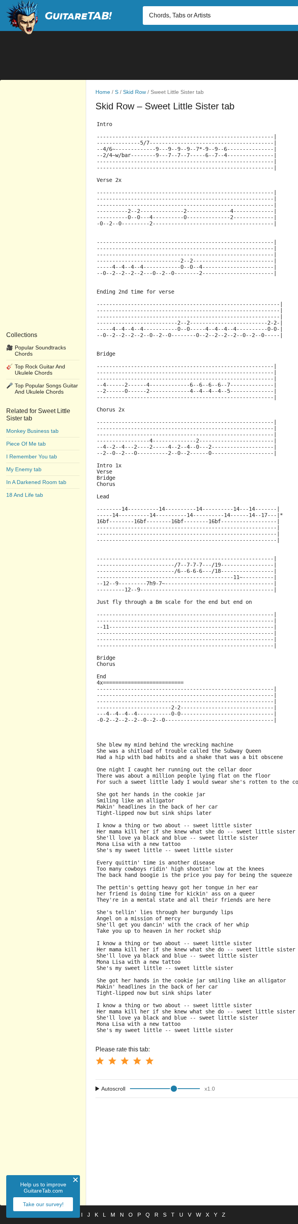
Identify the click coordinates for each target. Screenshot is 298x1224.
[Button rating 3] (124, 1061)
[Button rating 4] (137, 1061)
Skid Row (134, 92)
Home (102, 92)
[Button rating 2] (112, 1061)
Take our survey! (43, 1204)
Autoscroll (113, 1089)
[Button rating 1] (100, 1061)
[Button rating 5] (149, 1061)
